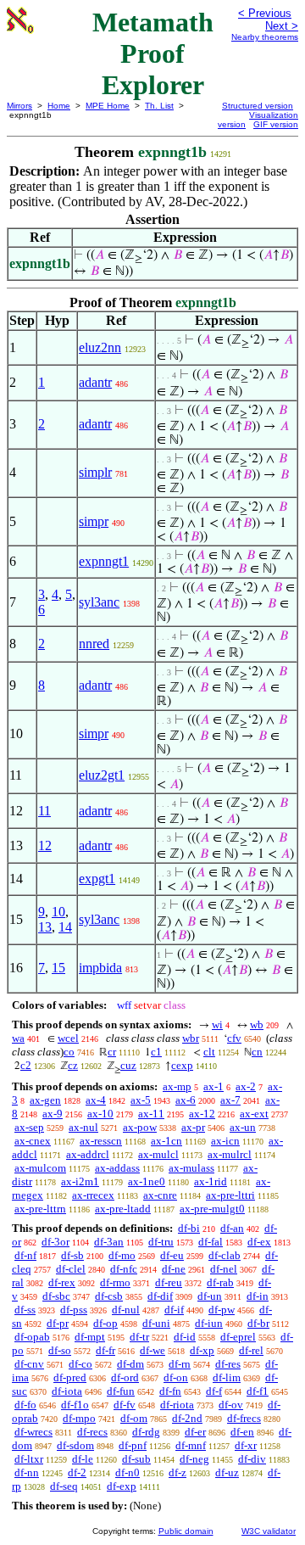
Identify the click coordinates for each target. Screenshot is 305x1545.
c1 (156, 1051)
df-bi (189, 1228)
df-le (82, 1459)
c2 (25, 1065)
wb (256, 1024)
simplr (95, 472)
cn (257, 1051)
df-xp (202, 1350)
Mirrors (19, 105)
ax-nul (83, 1127)
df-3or (55, 1241)
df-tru (161, 1241)
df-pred (69, 1377)
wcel (68, 1038)
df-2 (77, 1472)
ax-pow (140, 1127)
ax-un (243, 1127)
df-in (258, 1296)
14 (65, 927)
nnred (94, 643)
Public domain (186, 1531)
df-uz (227, 1472)
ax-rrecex (93, 1195)
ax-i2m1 (80, 1181)
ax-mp (177, 1086)
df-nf (25, 1255)
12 (45, 845)
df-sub (136, 1459)
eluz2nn (100, 347)
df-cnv (29, 1363)
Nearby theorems (264, 37)
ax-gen (45, 1100)
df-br (258, 1323)
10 (58, 911)
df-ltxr (28, 1459)
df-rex (61, 1282)
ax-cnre (160, 1195)
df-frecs (244, 1418)
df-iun (209, 1323)
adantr (95, 382)
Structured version (257, 105)
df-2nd (187, 1418)
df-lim (227, 1377)
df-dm (130, 1363)
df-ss (25, 1309)
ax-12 (202, 1113)
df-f (214, 1391)
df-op (105, 1323)
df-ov (231, 1404)
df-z (177, 1472)
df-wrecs (33, 1431)
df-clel (71, 1268)
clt (209, 1051)
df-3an (109, 1241)
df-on (176, 1377)
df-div (252, 1459)
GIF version (275, 124)
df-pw (221, 1309)
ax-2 (246, 1086)
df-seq (64, 1486)
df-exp (121, 1486)
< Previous (264, 13)
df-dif (160, 1296)
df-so (59, 1350)
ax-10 (100, 1113)
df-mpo (79, 1418)
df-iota (67, 1391)
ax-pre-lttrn (40, 1208)
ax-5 (140, 1100)
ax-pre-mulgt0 (212, 1208)
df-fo (25, 1404)
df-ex (259, 1241)
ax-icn (225, 1140)
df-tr (139, 1336)
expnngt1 (104, 561)
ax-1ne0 (146, 1181)
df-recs (92, 1431)
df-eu (172, 1255)
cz (73, 1065)
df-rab (220, 1282)
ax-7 (230, 1100)
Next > (281, 26)
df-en (242, 1431)
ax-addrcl (87, 1154)
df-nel (223, 1268)
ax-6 (185, 1100)
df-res (228, 1363)
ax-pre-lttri (230, 1195)
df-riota (177, 1404)
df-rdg (146, 1431)
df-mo (122, 1255)
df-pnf (133, 1445)
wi (217, 1024)
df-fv (125, 1404)
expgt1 (97, 878)
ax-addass (117, 1168)
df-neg (194, 1459)
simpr (93, 521)
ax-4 (96, 1100)
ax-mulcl (158, 1154)
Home (58, 105)
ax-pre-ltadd (123, 1208)
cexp (182, 1065)
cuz (128, 1065)
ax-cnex (32, 1140)
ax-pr (193, 1127)
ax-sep (29, 1127)
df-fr (105, 1350)
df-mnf (190, 1445)
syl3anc (99, 602)
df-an (232, 1228)
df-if (174, 1309)
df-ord (125, 1377)
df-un (209, 1296)
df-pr (58, 1323)
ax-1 (213, 1086)
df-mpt (90, 1336)
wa (18, 1038)
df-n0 (127, 1472)
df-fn (170, 1391)
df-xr (246, 1445)
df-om (133, 1418)
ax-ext (254, 1113)
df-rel (251, 1350)
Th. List (159, 105)
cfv (234, 1038)
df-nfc (123, 1268)
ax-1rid (210, 1181)
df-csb (109, 1296)
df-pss (73, 1309)
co (69, 1051)
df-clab (224, 1255)
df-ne (174, 1268)
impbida (100, 967)
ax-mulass (191, 1168)
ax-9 (52, 1113)
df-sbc (56, 1296)
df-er (195, 1431)
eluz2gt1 (102, 775)
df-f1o (75, 1404)
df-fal (210, 1241)
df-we (152, 1350)
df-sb (72, 1255)
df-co (80, 1363)
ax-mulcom (40, 1168)
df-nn (26, 1472)
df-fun (121, 1391)
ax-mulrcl (230, 1154)
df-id (185, 1336)
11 (44, 810)
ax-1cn (166, 1140)
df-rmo (115, 1282)
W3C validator (268, 1531)
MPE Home (108, 105)
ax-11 (151, 1113)
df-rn (180, 1363)
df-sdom (75, 1445)
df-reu (168, 1282)
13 (45, 927)
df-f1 (258, 1391)
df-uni (156, 1323)
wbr (190, 1038)
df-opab (32, 1336)
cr (112, 1051)
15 (58, 967)
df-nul (126, 1309)
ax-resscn (101, 1140)
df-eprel (238, 1336)
